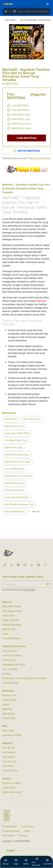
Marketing (7, 709)
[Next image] (47, 41)
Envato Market (9, 826)
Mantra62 (41, 300)
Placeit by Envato (11, 831)
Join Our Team (9, 761)
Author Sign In (9, 787)
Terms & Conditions (12, 655)
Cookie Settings (10, 682)
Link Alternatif (36, 863)
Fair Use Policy (10, 669)
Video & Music (9, 699)
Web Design (8, 713)
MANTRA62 (12, 83)
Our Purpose (8, 756)
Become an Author (11, 783)
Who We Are (8, 747)
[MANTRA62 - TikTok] (11, 564)
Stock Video (8, 615)
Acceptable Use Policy (13, 664)
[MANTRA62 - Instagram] (4, 564)
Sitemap (23, 835)
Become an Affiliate (12, 735)
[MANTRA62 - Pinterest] (38, 564)
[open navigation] (47, 4)
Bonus (5, 864)
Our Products (8, 752)
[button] (26, 41)
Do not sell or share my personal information (24, 678)
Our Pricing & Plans (12, 611)
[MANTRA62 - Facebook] (18, 564)
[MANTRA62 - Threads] (31, 564)
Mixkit (27, 831)
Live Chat (47, 864)
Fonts (5, 633)
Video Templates (10, 620)
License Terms (9, 650)
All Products (8, 835)
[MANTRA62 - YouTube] (24, 564)
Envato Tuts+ (27, 826)
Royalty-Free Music (12, 624)
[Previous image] (6, 41)
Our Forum (7, 765)
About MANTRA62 (11, 606)
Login (16, 864)
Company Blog (9, 770)
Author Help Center (12, 792)
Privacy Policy (29, 589)
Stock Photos (9, 629)
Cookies (6, 673)
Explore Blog (8, 718)
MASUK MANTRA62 (39, 158)
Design (5, 704)
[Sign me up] (47, 584)
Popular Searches (11, 638)
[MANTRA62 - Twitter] (45, 564)
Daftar (27, 864)
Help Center (8, 730)
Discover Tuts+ (9, 695)
